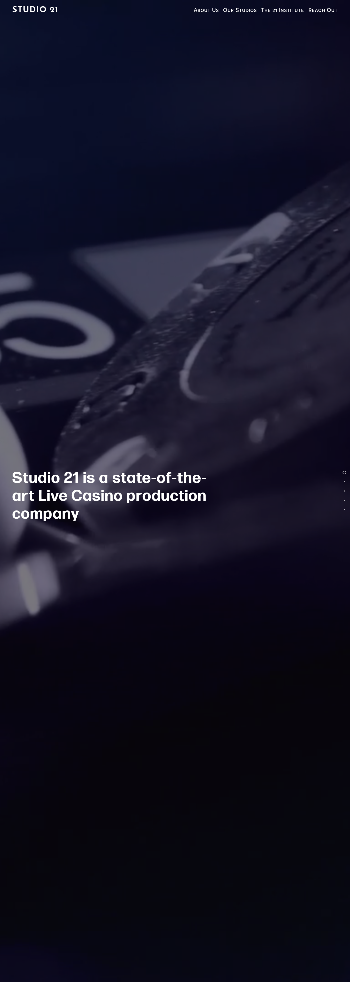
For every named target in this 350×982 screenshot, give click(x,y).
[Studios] (344, 491)
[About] (344, 482)
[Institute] (344, 500)
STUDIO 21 (35, 10)
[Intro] (344, 472)
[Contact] (344, 509)
